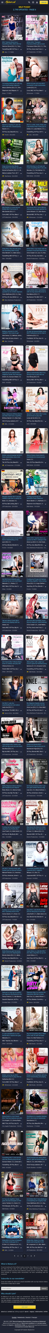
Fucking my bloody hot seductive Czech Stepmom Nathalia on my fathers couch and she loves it (35, 499)
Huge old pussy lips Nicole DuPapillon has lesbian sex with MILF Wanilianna (12, 167)
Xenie (28, 459)
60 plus (11, 338)
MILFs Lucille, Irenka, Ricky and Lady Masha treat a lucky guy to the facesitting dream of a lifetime (36, 127)
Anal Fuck (38, 49)
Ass (9, 132)
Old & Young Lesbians (9, 421)
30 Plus (12, 214)
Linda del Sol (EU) (32, 418)
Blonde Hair (15, 545)
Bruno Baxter (31, 501)
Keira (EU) (5, 459)
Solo (28, 462)
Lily (39, 253)
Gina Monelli (6, 253)
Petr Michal (38, 170)
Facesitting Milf (7, 49)
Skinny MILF (30, 380)
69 (33, 256)
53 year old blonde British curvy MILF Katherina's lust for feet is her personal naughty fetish (36, 333)
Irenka (29, 129)
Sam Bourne (42, 211)
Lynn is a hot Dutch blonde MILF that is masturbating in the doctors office (12, 539)
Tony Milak (20, 46)
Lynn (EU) (5, 542)
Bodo (3, 501)
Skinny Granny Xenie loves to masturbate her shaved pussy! (36, 456)
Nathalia (40, 501)
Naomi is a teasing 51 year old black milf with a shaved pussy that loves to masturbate (11, 126)
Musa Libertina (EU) (8, 87)
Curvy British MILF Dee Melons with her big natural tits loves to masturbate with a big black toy (36, 291)
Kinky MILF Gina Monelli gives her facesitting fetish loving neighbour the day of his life (11, 250)
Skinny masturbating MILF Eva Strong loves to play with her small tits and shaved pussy (36, 374)
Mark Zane (16, 253)
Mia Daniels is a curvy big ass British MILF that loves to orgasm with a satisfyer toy (11, 209)
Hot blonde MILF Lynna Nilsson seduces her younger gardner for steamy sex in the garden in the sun (36, 210)
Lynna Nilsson (31, 211)
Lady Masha (37, 129)
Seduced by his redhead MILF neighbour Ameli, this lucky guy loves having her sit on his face (11, 374)
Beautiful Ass (14, 132)
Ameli (4, 377)
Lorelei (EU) (30, 87)
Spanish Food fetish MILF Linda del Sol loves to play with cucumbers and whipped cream (36, 415)
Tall (3, 462)
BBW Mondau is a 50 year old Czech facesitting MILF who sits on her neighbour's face (36, 167)
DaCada (11, 501)
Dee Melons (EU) (32, 294)
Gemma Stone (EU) (8, 46)
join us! (43, 2)
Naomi (4, 129)
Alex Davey (5, 335)
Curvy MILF (30, 90)
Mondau (29, 170)
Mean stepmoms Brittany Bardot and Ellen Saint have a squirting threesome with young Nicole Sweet (12, 416)
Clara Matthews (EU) (8, 294)
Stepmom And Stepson (9, 90)
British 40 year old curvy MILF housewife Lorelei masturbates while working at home (36, 85)
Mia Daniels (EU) (7, 211)
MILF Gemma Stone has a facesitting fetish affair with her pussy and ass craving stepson (11, 44)
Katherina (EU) (31, 335)
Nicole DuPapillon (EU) (9, 170)
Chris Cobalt (30, 253)
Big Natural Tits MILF (33, 297)
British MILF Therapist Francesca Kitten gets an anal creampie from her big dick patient (36, 44)
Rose (44, 253)
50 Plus (14, 49)
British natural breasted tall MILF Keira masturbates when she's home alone (12, 457)
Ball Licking (11, 503)
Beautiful (38, 462)
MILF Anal (5, 338)
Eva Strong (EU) (31, 377)
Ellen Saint (18, 418)
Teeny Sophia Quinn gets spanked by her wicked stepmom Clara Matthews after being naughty (12, 292)
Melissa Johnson (17, 335)
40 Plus (36, 90)
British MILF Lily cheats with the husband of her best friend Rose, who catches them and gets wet (37, 250)
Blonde (10, 545)
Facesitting (30, 132)
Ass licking (40, 256)
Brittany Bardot (7, 418)
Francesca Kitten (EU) (33, 46)
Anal (33, 49)
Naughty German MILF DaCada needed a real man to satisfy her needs (11, 498)
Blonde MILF (30, 214)
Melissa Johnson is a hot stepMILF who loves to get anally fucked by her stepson (11, 333)
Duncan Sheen (13, 377)
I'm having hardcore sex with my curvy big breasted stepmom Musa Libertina (12, 85)
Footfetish (30, 338)
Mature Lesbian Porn (8, 173)
